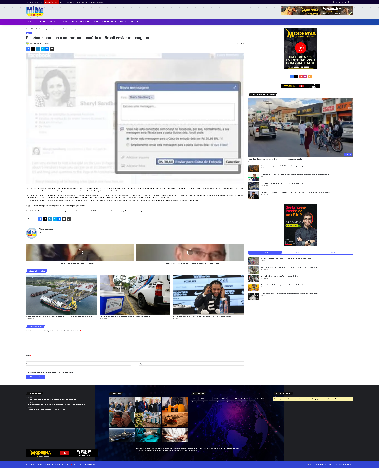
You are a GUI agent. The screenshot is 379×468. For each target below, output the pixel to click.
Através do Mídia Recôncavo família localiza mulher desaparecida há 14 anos (286, 258)
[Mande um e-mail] (40, 43)
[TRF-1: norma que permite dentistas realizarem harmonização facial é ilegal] (148, 435)
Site (140, 364)
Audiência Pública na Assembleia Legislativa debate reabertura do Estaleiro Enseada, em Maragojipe (59, 316)
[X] (33, 49)
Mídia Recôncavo (34, 43)
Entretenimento (108, 22)
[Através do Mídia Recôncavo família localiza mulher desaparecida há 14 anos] (253, 261)
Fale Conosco (333, 464)
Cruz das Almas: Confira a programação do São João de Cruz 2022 (282, 285)
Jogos (193, 402)
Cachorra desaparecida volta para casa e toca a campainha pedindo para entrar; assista (289, 293)
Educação (41, 22)
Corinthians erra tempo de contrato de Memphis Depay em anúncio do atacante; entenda (202, 316)
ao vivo (202, 398)
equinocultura (238, 398)
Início (29, 29)
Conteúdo (224, 398)
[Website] (40, 232)
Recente (299, 252)
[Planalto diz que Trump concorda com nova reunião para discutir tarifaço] (148, 404)
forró (262, 398)
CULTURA (63, 22)
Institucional (323, 464)
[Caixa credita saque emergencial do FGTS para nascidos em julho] (253, 186)
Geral (33, 29)
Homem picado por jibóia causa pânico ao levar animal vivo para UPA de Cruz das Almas (289, 267)
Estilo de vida (254, 398)
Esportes (53, 22)
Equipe (246, 398)
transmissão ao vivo (241, 402)
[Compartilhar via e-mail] (52, 49)
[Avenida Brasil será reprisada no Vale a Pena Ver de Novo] (253, 278)
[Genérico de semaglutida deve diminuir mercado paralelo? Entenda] (175, 435)
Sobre (222, 402)
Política (73, 22)
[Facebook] (28, 49)
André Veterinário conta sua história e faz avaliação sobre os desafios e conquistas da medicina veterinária (296, 174)
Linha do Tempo (202, 402)
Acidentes (84, 22)
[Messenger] (47, 49)
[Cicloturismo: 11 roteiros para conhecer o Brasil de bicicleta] (148, 419)
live (211, 402)
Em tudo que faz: (84, 464)
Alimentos (194, 398)
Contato (134, 22)
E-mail (28, 364)
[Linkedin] (38, 49)
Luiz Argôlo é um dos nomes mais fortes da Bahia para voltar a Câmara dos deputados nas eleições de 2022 (296, 192)
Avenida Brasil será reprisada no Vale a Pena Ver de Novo (279, 276)
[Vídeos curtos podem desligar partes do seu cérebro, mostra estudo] (122, 419)
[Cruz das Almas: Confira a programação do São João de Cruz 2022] (253, 287)
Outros (123, 22)
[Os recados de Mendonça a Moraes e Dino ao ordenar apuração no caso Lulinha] (122, 404)
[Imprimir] (69, 219)
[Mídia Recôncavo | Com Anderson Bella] (35, 11)
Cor (230, 398)
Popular (265, 252)
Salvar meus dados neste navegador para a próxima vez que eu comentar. (51, 372)
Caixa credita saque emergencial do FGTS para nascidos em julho (282, 183)
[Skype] (43, 49)
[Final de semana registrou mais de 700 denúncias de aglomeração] (253, 168)
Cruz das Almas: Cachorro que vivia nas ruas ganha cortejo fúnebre (275, 159)
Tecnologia (230, 402)
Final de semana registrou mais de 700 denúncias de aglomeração (282, 166)
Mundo (216, 402)
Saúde (30, 22)
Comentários (334, 252)
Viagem (252, 402)
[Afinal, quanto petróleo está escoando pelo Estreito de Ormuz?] (175, 419)
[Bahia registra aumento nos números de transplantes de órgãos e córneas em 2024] (135, 295)
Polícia (95, 22)
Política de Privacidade (345, 464)
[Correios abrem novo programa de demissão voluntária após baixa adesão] (175, 404)
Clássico (216, 398)
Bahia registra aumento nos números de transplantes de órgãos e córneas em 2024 (127, 316)
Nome (28, 355)
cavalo (209, 398)
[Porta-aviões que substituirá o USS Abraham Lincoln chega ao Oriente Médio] (122, 435)
